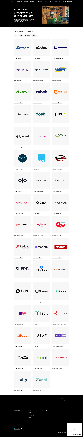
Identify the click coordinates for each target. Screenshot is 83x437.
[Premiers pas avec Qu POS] (60, 224)
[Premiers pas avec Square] (41, 291)
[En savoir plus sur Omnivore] (41, 180)
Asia (16, 35)
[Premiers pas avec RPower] (60, 247)
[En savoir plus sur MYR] (41, 158)
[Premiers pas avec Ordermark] (22, 202)
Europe (20, 35)
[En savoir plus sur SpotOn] (22, 291)
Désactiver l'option (75, 434)
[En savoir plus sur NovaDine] (60, 158)
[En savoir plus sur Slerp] (22, 269)
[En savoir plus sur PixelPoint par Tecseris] (60, 313)
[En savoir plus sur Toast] (22, 335)
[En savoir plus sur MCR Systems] (60, 136)
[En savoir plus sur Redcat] (22, 247)
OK (80, 434)
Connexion (64, 1)
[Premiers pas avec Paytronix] (41, 224)
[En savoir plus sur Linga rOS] (41, 136)
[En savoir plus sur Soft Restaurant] (60, 269)
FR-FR (52, 1)
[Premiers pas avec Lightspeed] (22, 136)
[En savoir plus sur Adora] (22, 47)
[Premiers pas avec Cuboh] (41, 92)
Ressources (40, 1)
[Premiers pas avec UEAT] (41, 335)
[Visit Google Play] (17, 429)
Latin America (27, 35)
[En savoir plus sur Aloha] (41, 47)
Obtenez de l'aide (57, 1)
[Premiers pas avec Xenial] (41, 357)
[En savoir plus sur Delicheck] (60, 92)
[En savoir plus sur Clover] (22, 92)
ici (76, 431)
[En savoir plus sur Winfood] (22, 357)
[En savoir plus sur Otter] (41, 202)
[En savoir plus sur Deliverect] (22, 114)
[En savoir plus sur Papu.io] (60, 202)
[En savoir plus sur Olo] (22, 180)
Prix (45, 1)
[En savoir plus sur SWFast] (22, 313)
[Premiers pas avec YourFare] (60, 357)
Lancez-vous (70, 1)
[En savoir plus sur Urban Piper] (60, 335)
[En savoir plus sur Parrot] (22, 224)
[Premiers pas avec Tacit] (41, 313)
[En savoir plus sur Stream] (60, 291)
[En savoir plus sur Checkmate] (41, 69)
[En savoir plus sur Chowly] (60, 69)
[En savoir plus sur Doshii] (41, 114)
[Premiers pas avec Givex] (60, 114)
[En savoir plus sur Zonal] (41, 379)
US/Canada (34, 35)
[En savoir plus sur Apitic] (22, 69)
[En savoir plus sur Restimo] (41, 247)
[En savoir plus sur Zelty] (22, 379)
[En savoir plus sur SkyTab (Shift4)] (41, 269)
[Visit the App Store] (24, 429)
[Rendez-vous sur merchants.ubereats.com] (13, 2)
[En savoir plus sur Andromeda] (60, 47)
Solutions (25, 1)
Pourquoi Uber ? (19, 1)
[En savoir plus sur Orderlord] (60, 180)
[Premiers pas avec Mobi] (22, 158)
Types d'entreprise (32, 1)
